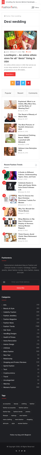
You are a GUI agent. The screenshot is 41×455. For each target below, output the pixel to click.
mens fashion (19, 419)
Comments (33, 93)
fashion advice (23, 408)
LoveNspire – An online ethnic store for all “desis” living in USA (20, 58)
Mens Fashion (8, 351)
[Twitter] (23, 83)
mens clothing (7, 419)
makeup (13, 415)
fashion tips (6, 411)
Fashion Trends (9, 326)
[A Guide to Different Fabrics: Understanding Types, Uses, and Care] (10, 175)
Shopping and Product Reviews (14, 362)
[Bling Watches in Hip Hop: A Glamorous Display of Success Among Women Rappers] (10, 222)
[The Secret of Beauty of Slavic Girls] (10, 117)
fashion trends (17, 411)
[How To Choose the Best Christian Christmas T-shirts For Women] (10, 199)
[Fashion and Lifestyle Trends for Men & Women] (10, 7)
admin (7, 52)
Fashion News (8, 323)
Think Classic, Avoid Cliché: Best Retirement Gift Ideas (27, 236)
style (13, 423)
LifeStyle (6, 348)
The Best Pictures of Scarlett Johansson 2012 (26, 127)
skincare (5, 423)
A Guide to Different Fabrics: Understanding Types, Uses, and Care (27, 174)
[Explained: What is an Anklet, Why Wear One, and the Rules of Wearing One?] (10, 104)
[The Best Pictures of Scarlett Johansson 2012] (10, 128)
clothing (24, 404)
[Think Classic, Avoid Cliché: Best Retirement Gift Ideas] (10, 237)
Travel (5, 377)
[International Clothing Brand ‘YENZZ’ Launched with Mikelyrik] (10, 138)
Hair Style (7, 330)
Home (7, 16)
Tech (5, 369)
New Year (6, 355)
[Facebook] (18, 83)
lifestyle (5, 415)
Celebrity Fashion (9, 312)
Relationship (7, 359)
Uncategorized (8, 380)
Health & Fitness (9, 337)
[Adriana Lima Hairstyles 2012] (10, 151)
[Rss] (12, 83)
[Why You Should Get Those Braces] (10, 212)
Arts (4, 305)
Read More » (10, 74)
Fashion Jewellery (10, 316)
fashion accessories (9, 408)
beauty (16, 404)
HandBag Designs (9, 333)
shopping (29, 419)
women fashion (23, 423)
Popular (8, 93)
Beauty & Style (8, 308)
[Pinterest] (28, 83)
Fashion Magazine (10, 319)
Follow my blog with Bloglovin (20, 435)
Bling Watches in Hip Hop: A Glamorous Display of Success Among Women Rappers (26, 223)
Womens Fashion (9, 387)
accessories (7, 404)
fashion (32, 404)
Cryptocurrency (9, 373)
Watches (6, 384)
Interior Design (8, 344)
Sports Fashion (8, 366)
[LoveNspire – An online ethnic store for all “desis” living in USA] (20, 40)
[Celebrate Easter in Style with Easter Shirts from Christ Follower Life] (10, 186)
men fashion (23, 415)
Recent (20, 93)
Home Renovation (10, 341)
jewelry (28, 411)
